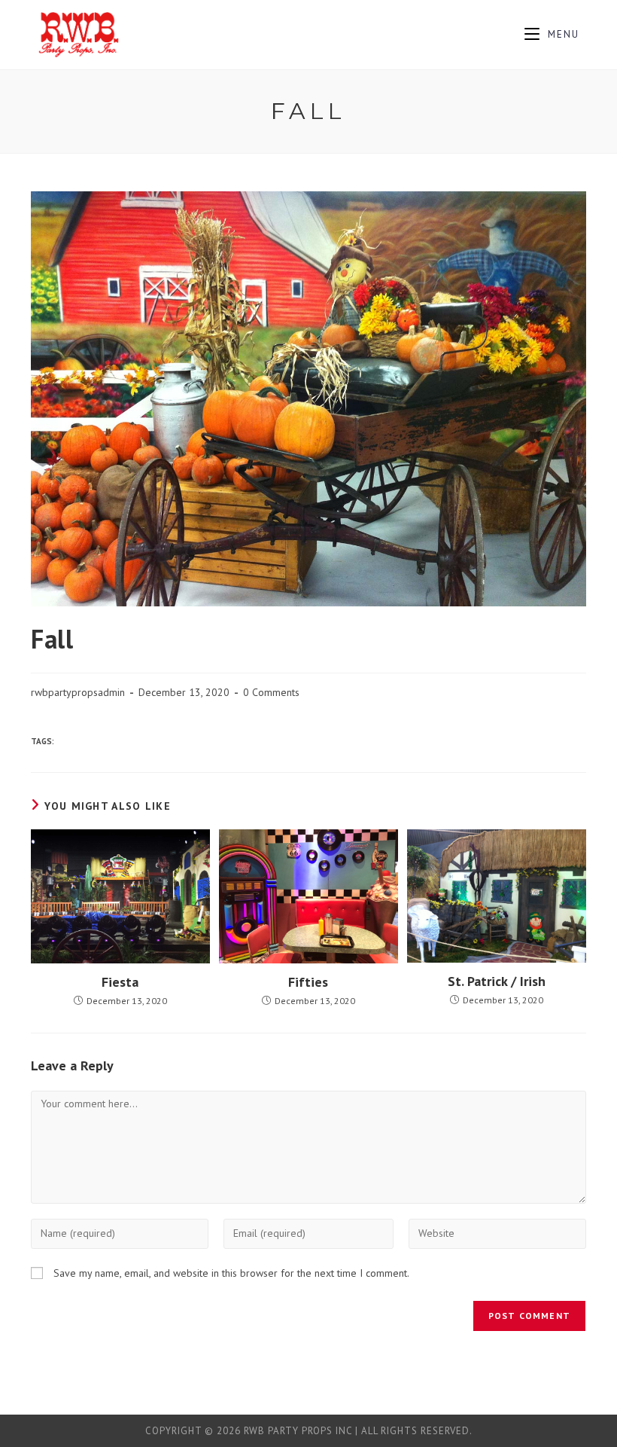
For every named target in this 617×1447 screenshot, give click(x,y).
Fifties (308, 982)
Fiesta (120, 982)
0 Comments (271, 692)
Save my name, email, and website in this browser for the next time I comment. (231, 1273)
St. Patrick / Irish (497, 981)
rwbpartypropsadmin (78, 692)
